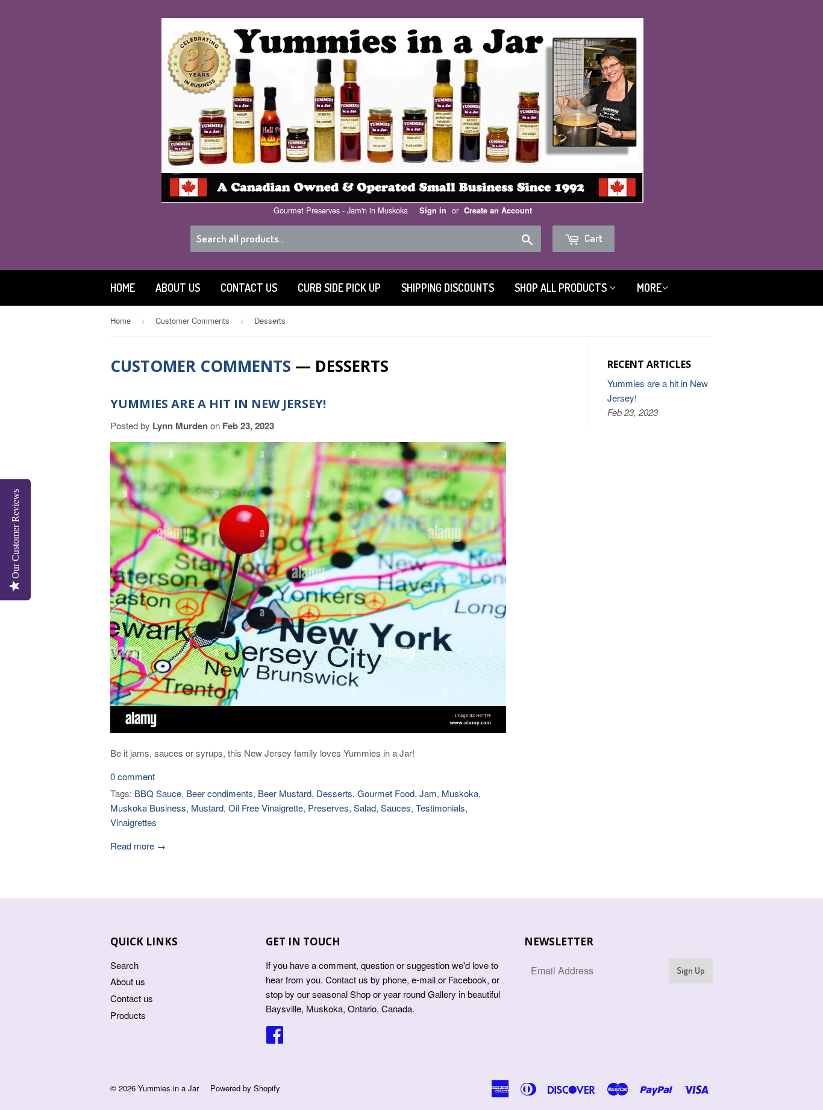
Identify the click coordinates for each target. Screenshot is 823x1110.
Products (128, 1015)
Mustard (207, 807)
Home (122, 287)
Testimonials (440, 807)
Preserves (328, 807)
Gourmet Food (386, 793)
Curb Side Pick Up (339, 287)
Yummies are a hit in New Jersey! (218, 404)
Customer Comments (192, 320)
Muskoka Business (148, 807)
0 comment (132, 776)
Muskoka (460, 793)
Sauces (396, 807)
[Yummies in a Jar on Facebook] (275, 1038)
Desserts (334, 793)
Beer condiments (219, 793)
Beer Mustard (284, 793)
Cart (592, 238)
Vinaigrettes (133, 822)
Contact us (249, 287)
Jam (428, 793)
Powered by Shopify (245, 1088)
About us (177, 287)
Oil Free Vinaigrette (265, 807)
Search (124, 965)
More (649, 287)
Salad (365, 807)
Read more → (138, 845)
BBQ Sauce (157, 793)
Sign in (432, 210)
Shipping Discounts (447, 287)
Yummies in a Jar (168, 1088)
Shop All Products (562, 287)
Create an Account (498, 210)
